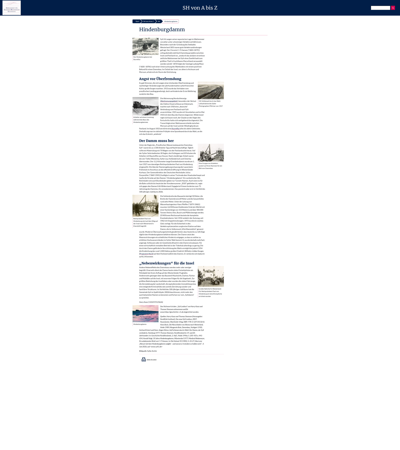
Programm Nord (146, 254)
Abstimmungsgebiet (169, 101)
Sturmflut (175, 128)
